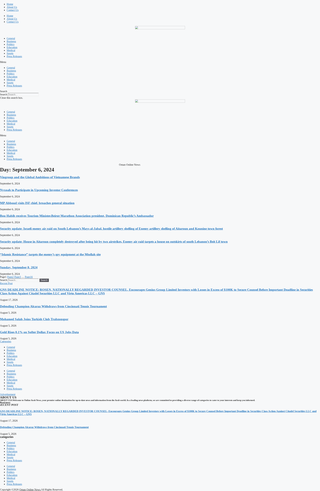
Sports (10, 53)
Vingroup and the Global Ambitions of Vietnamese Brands (40, 177)
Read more (5, 402)
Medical (11, 50)
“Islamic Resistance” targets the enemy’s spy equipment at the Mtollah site (50, 254)
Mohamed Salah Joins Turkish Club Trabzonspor (34, 319)
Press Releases (14, 56)
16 (29, 276)
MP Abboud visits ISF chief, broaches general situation (37, 203)
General (11, 38)
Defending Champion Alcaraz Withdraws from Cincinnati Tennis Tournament (53, 306)
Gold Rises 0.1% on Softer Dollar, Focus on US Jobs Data (39, 332)
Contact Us (12, 10)
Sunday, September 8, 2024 (19, 267)
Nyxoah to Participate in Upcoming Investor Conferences (39, 190)
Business (11, 41)
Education (12, 47)
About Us (12, 7)
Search (3, 94)
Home (10, 4)
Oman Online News (30, 489)
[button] (160, 62)
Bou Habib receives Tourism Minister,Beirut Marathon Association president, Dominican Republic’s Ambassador (77, 216)
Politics (10, 44)
